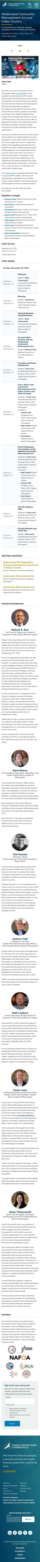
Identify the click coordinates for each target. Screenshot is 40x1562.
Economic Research (10, 1497)
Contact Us (7, 1491)
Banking (23, 1486)
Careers (23, 1491)
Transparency (20, 1558)
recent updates (21, 93)
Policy (5, 1488)
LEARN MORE (9, 1471)
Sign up (12, 1423)
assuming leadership (25, 1115)
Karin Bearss (10, 204)
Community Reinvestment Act (18, 576)
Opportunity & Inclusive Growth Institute (19, 1416)
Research (23, 1483)
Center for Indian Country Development (17, 1412)
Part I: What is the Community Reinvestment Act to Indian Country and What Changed (27, 389)
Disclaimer (20, 1548)
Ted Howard (9, 210)
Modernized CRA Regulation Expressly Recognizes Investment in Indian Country (20, 565)
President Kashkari (10, 1494)
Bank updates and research (18, 1409)
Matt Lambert (10, 220)
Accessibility (20, 1551)
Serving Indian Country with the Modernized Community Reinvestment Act (26, 341)
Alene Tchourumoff (12, 233)
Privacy (20, 1554)
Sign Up (28, 1519)
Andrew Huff (10, 215)
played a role (10, 173)
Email (8, 1397)
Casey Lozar (9, 225)
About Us (6, 1483)
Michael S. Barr (10, 199)
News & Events (25, 1488)
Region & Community (10, 1486)
